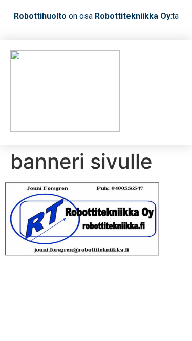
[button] (172, 92)
